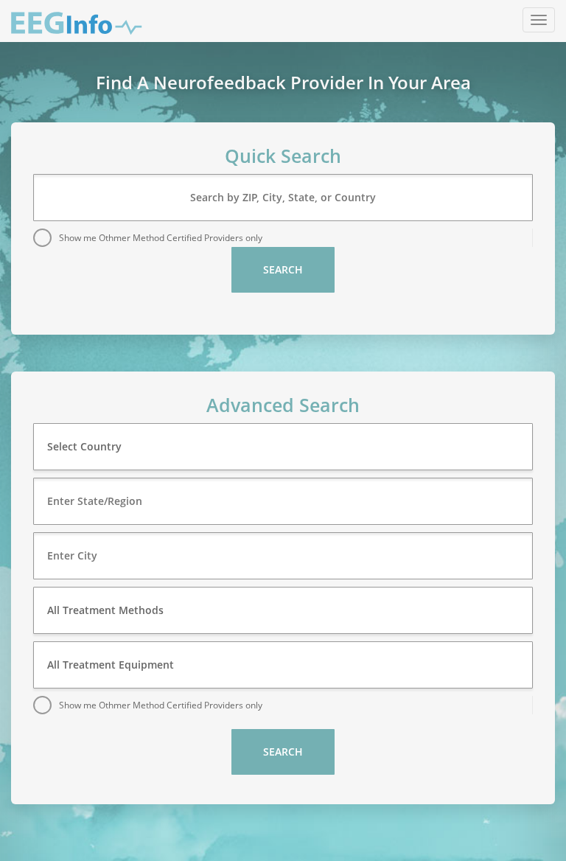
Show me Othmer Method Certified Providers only (160, 237)
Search (283, 269)
